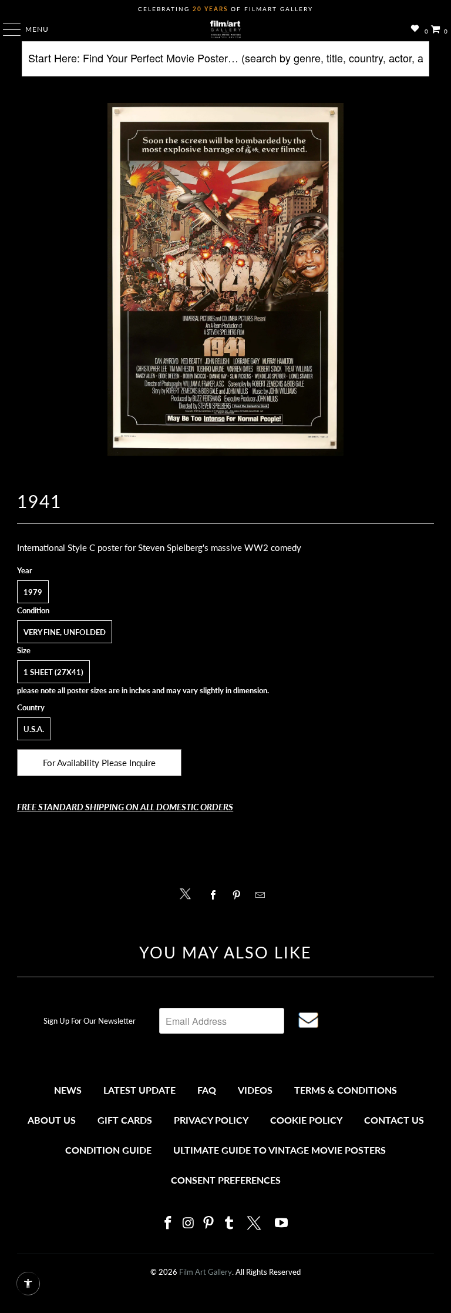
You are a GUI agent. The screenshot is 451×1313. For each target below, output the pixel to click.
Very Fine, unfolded (64, 632)
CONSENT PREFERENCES (226, 1179)
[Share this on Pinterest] (239, 895)
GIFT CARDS (124, 1119)
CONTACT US (394, 1119)
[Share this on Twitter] (188, 892)
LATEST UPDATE (139, 1089)
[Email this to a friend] (263, 895)
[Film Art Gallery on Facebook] (168, 1223)
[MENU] (6, 29)
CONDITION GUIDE (108, 1149)
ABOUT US (52, 1119)
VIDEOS (255, 1089)
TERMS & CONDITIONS (345, 1089)
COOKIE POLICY (306, 1119)
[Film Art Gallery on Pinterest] (209, 1223)
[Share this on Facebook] (216, 895)
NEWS (68, 1089)
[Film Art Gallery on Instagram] (188, 1223)
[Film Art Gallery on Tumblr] (229, 1223)
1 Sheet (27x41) (53, 672)
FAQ (206, 1089)
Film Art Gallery (205, 1272)
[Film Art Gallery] (225, 29)
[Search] (225, 63)
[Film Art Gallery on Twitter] (255, 1223)
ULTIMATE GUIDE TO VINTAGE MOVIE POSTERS (279, 1149)
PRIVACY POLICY (211, 1119)
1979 (32, 592)
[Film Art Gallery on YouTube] (282, 1223)
